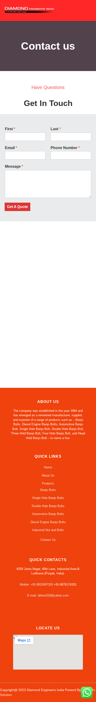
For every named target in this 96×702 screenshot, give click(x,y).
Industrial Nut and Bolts (48, 530)
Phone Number (65, 148)
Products (48, 483)
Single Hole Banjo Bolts (48, 498)
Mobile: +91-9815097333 (36, 584)
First (10, 129)
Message (14, 166)
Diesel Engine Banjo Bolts (48, 522)
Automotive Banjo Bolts (48, 514)
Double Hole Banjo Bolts (48, 506)
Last (56, 129)
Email (11, 148)
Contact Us (48, 540)
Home (48, 467)
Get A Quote (17, 207)
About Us (48, 475)
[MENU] (86, 9)
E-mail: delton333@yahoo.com (48, 595)
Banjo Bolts (48, 490)
